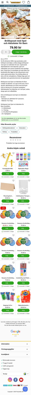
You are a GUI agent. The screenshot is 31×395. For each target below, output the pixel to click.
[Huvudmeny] (2, 2)
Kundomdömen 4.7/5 (22, 5)
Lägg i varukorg (21, 52)
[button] (29, 24)
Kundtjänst (5, 354)
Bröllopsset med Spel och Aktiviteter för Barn (18, 8)
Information (5, 344)
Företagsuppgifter (7, 349)
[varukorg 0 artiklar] (28, 2)
